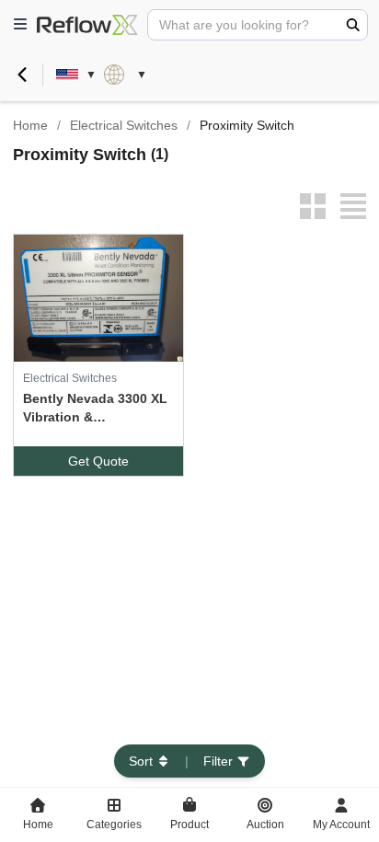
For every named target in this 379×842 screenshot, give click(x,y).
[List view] (353, 206)
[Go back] (22, 74)
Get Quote (98, 461)
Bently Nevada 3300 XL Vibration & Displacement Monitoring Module (95, 408)
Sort (141, 761)
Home (30, 125)
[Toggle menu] (20, 25)
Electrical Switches (124, 125)
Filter (218, 761)
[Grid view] (313, 206)
